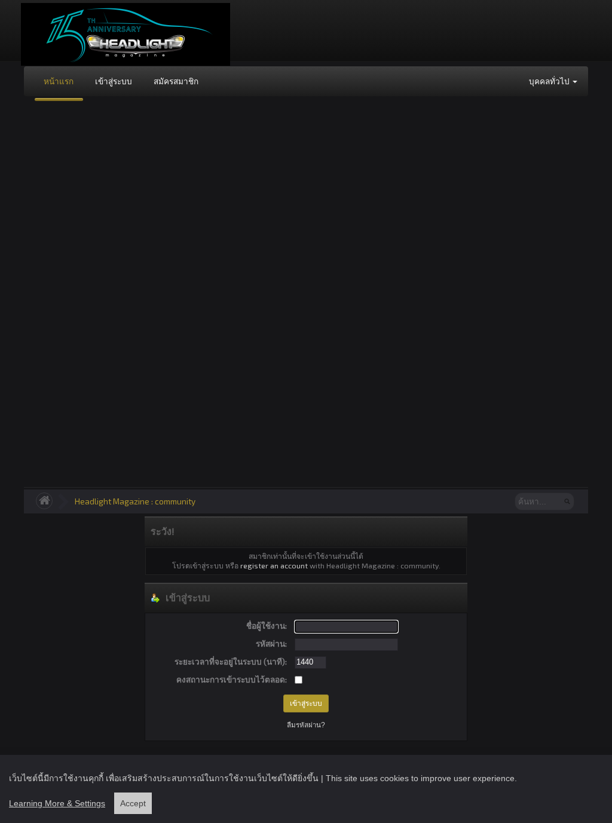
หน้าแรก (59, 81)
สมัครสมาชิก (176, 81)
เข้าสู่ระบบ (113, 81)
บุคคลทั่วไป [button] (550, 81)
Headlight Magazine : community (135, 501)
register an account (274, 565)
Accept (133, 803)
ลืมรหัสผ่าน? (306, 725)
